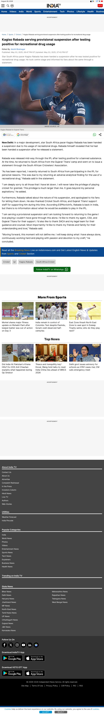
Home (4, 11)
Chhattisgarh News (10, 620)
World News (7, 538)
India (21, 11)
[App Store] (34, 658)
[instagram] (17, 644)
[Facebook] (4, 644)
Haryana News (8, 599)
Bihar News (6, 591)
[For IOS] (34, 673)
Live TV (5, 497)
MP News (6, 606)
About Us (6, 476)
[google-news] (36, 644)
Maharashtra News (60, 591)
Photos (70, 11)
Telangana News (59, 599)
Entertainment (50, 11)
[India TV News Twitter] (99, 1)
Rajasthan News (58, 595)
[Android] (93, 1)
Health (90, 11)
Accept (45, 712)
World (29, 11)
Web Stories (7, 504)
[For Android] (12, 673)
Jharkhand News (9, 602)
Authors (5, 500)
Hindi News (6, 493)
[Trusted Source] (22, 135)
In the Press (7, 486)
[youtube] (23, 644)
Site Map (25, 686)
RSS (81, 686)
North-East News (9, 609)
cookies (96, 709)
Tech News (6, 556)
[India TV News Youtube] (102, 1)
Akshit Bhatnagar (18, 49)
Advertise (6, 479)
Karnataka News (9, 630)
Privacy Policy (52, 686)
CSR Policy (65, 686)
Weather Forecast (9, 517)
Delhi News (6, 595)
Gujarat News (7, 623)
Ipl (14, 262)
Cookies (8, 709)
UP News (6, 616)
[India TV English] (54, 6)
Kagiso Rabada (26, 262)
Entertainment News (10, 549)
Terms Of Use (37, 686)
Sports (37, 11)
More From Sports (52, 297)
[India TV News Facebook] (97, 1)
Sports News (7, 552)
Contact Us (6, 472)
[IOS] (91, 1)
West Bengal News (59, 602)
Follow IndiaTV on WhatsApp (50, 269)
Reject (61, 712)
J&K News (6, 627)
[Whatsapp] (94, 134)
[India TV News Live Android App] (12, 658)
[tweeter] (10, 644)
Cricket (18, 34)
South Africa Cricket (45, 262)
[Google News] (8, 135)
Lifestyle (81, 11)
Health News (7, 566)
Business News (8, 563)
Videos (13, 11)
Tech (62, 11)
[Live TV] (100, 5)
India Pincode (7, 520)
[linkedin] (29, 644)
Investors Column (9, 490)
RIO (74, 686)
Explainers (6, 559)
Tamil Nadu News (9, 613)
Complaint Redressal (10, 483)
